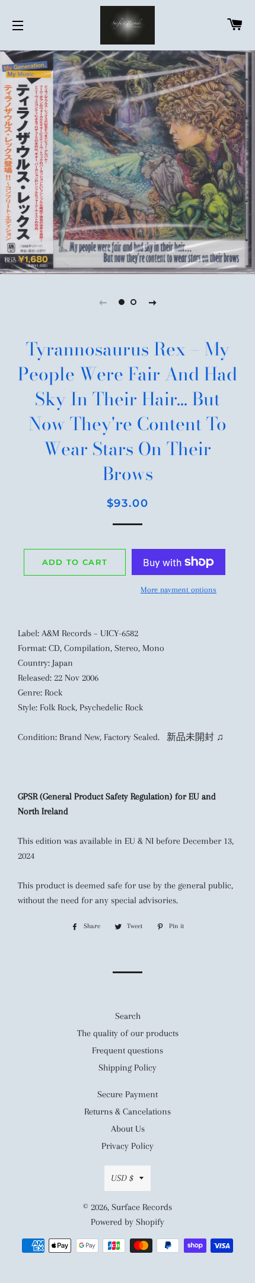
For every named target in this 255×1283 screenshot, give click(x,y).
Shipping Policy (127, 1067)
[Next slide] (152, 302)
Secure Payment (127, 1094)
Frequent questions (127, 1050)
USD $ (122, 1178)
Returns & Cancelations (127, 1111)
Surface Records (141, 1207)
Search (128, 1016)
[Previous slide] (103, 302)
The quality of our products (128, 1033)
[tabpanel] (127, 160)
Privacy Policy (127, 1146)
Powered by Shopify (127, 1222)
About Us (128, 1128)
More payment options (178, 589)
